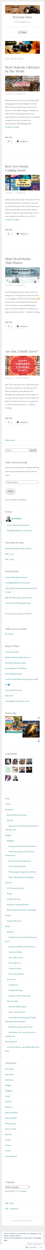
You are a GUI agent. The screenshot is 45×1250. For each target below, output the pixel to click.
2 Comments (20, 193)
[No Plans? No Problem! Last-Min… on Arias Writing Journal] (13, 725)
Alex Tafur (9, 695)
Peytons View (22, 17)
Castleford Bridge (16, 990)
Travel (7, 926)
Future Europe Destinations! (20, 861)
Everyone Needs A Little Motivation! (22, 846)
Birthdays (9, 1080)
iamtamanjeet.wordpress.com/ (17, 701)
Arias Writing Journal (13, 674)
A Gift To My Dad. (14, 899)
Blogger (8, 835)
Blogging (10, 840)
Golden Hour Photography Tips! (18, 603)
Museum (10, 932)
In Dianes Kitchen (12, 652)
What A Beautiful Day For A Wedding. (22, 910)
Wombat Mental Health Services (17, 657)
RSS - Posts (9, 1203)
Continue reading (12, 127)
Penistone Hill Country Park (20, 996)
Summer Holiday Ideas (18, 1006)
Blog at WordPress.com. (22, 1221)
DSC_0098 (9, 559)
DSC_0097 (9, 554)
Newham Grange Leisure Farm (20, 1027)
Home (7, 798)
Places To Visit (12, 1001)
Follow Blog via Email (16, 462)
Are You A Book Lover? (21, 351)
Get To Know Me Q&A (17, 866)
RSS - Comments (11, 1208)
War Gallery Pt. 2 (15, 963)
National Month (11, 1112)
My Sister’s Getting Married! (18, 904)
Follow (10, 491)
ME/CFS (10, 820)
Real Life (8, 882)
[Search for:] (17, 450)
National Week (11, 1118)
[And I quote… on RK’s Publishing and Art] (39, 718)
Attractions (11, 979)
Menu (23, 32)
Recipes (8, 1140)
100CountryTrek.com (13, 690)
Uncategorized (11, 1041)
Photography (10, 1123)
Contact (8, 804)
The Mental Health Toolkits (15, 663)
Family (9, 893)
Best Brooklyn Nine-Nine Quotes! (18, 548)
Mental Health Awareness (17, 815)
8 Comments (20, 94)
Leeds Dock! (13, 985)
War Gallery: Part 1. (16, 957)
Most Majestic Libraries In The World (22, 69)
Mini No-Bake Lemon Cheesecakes (18, 597)
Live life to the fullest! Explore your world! (21, 679)
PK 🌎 (7, 684)
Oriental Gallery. (15, 968)
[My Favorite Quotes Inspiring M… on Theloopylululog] (31, 730)
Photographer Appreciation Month (22, 872)
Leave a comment (22, 378)
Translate (23, 1191)
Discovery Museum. (16, 974)
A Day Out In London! (17, 1012)
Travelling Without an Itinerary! (19, 530)
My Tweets (9, 634)
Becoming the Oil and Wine (15, 668)
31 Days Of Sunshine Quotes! (18, 525)
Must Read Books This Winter (17, 261)
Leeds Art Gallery (15, 952)
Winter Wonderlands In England (21, 877)
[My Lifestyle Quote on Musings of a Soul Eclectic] (39, 741)
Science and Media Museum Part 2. (22, 946)
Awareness (9, 809)
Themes (8, 915)
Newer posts (10, 440)
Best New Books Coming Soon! (16, 168)
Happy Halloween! (14, 921)
